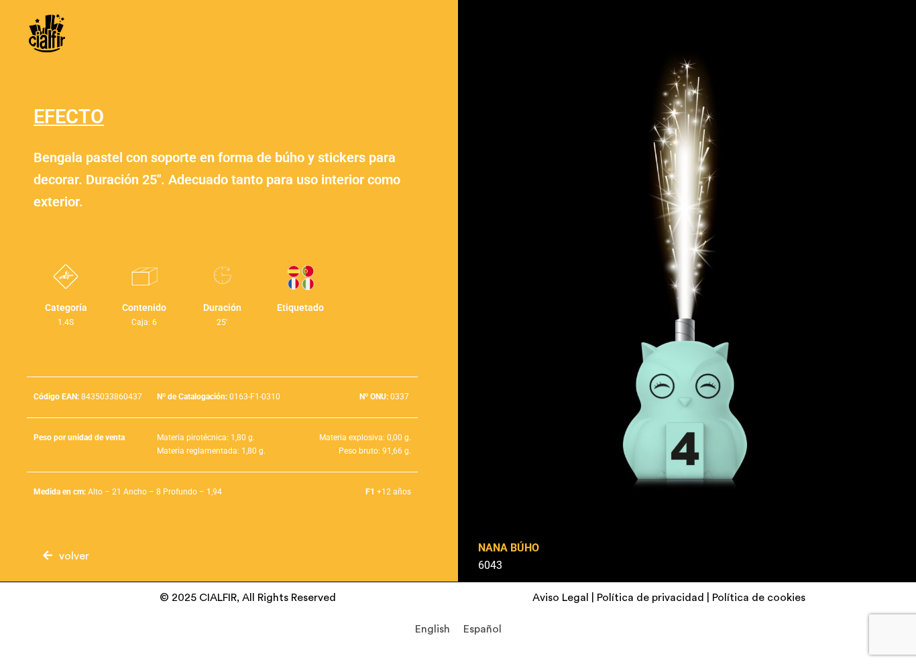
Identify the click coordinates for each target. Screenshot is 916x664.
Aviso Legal (560, 597)
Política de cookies (758, 597)
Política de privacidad (650, 597)
